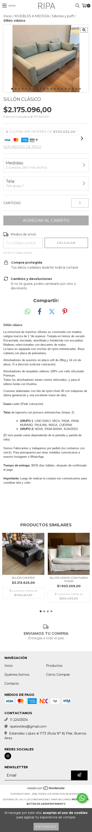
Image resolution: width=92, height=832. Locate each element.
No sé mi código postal (17, 252)
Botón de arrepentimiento (46, 803)
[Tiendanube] (46, 789)
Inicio (7, 16)
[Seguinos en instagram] (7, 756)
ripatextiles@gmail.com (28, 726)
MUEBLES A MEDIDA (32, 16)
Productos (54, 666)
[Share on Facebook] (39, 311)
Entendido (46, 826)
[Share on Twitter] (52, 311)
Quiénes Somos (16, 675)
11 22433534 (19, 720)
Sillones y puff (62, 16)
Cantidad (12, 203)
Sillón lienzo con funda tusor (69, 579)
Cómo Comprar (58, 675)
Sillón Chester (23, 577)
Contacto (11, 684)
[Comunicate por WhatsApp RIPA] (82, 798)
